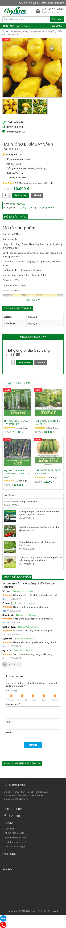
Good (44, 700)
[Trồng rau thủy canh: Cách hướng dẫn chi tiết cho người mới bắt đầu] (10, 562)
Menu (58, 25)
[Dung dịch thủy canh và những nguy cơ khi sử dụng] (10, 547)
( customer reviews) (30, 183)
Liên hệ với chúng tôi (15, 846)
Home (5, 31)
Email (9, 732)
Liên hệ (37, 195)
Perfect (55, 700)
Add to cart (21, 195)
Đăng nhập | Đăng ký (53, 2)
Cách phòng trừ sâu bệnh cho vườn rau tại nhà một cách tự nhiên (39, 513)
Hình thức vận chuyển (16, 842)
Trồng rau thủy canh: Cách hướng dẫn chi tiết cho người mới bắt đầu (40, 559)
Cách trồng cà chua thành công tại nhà (39, 527)
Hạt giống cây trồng (19, 31)
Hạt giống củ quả (37, 31)
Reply (5, 599)
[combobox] (33, 19)
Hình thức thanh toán (15, 837)
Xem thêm (31, 300)
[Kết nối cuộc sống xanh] (15, 10)
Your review (13, 704)
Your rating (12, 690)
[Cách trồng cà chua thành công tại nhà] (10, 531)
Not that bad (22, 700)
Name (9, 721)
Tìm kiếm (57, 19)
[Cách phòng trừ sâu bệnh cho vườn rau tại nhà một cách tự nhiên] (10, 516)
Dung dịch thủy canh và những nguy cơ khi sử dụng (39, 543)
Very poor (11, 700)
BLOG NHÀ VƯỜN (14, 833)
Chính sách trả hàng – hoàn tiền (20, 501)
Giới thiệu (10, 828)
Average (33, 700)
